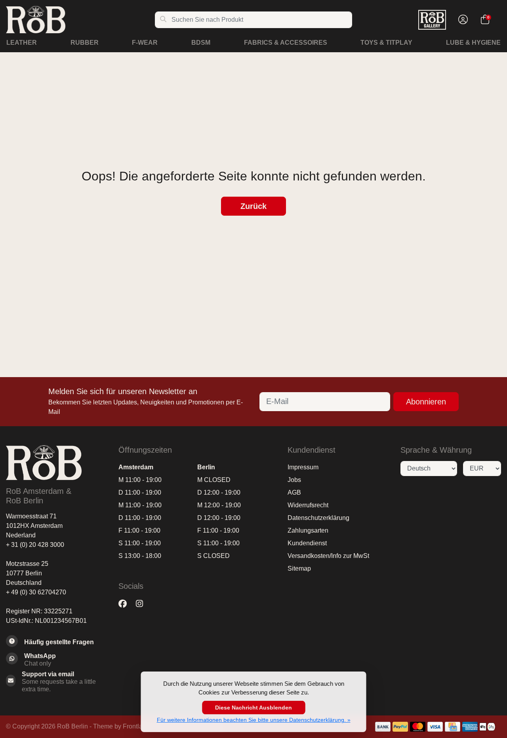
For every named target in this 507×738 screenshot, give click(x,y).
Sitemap (299, 568)
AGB (294, 492)
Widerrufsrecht (308, 505)
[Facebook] (125, 604)
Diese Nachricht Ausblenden (253, 707)
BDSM (200, 42)
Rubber (85, 42)
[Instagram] (142, 604)
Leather (21, 42)
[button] (462, 20)
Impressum (303, 467)
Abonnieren (426, 401)
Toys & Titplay (386, 42)
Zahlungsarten (308, 530)
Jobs (294, 479)
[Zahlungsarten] (383, 727)
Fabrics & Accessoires (285, 42)
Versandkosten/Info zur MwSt (328, 555)
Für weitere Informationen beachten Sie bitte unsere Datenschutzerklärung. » (254, 720)
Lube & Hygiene (473, 42)
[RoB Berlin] (80, 19)
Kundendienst (307, 543)
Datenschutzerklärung (318, 517)
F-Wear (145, 42)
